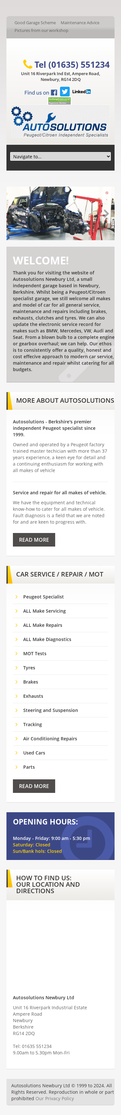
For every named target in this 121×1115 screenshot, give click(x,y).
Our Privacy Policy (54, 1098)
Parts (29, 767)
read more (34, 539)
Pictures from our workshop (41, 30)
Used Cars (34, 753)
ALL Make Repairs (42, 625)
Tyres (29, 668)
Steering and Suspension (50, 710)
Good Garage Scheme (35, 22)
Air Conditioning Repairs (50, 738)
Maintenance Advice (80, 22)
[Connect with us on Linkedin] (82, 90)
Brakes (30, 682)
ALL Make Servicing (44, 611)
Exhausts (33, 696)
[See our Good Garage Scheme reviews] (59, 100)
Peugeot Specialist (43, 597)
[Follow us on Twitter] (65, 90)
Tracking (32, 724)
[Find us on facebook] (41, 92)
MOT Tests (34, 653)
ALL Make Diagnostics (47, 639)
